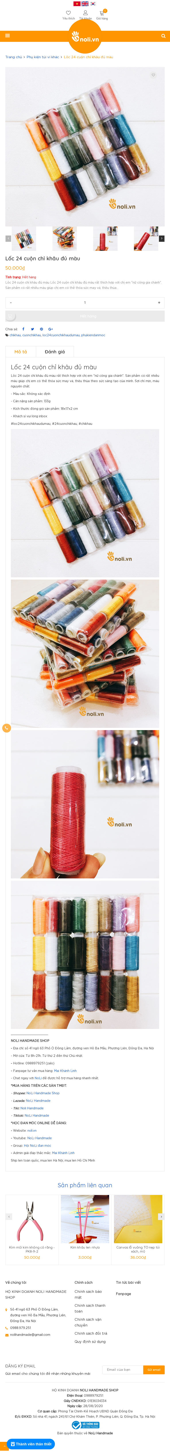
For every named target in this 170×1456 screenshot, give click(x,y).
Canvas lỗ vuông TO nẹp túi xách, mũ (138, 1249)
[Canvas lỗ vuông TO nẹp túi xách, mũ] (138, 1219)
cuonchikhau (31, 335)
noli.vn (32, 1130)
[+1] (50, 329)
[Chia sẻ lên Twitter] (32, 329)
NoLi (38, 1078)
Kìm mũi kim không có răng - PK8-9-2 (32, 1249)
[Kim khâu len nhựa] (85, 1219)
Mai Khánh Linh (65, 1071)
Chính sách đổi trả (91, 1333)
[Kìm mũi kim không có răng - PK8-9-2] (32, 1219)
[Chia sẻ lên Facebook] (23, 329)
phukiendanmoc (93, 335)
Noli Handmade (32, 1108)
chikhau (15, 335)
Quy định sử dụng (90, 1342)
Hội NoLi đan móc (37, 1146)
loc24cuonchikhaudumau (61, 335)
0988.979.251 (20, 1327)
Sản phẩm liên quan (85, 1185)
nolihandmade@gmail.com (30, 1334)
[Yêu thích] (153, 75)
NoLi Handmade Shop (43, 1093)
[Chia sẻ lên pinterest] (41, 329)
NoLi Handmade (38, 1101)
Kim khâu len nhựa (85, 1247)
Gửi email (154, 1369)
